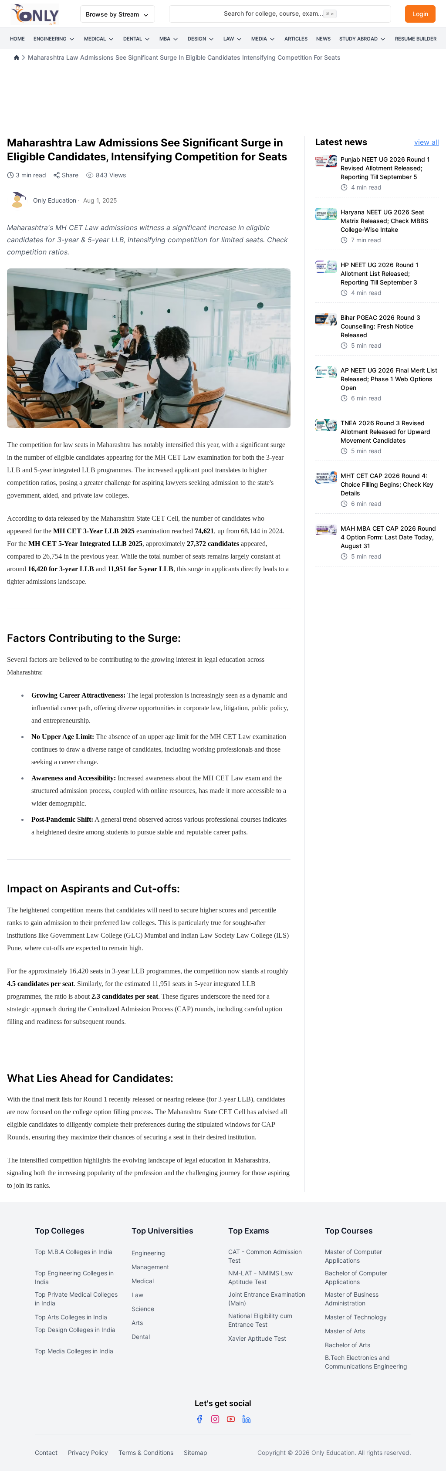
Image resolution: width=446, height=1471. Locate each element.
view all (426, 142)
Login (420, 13)
